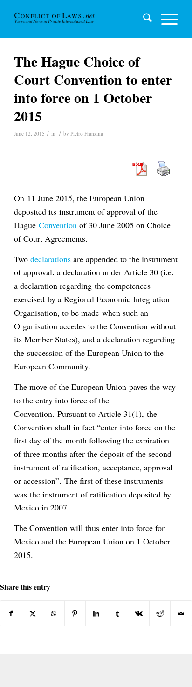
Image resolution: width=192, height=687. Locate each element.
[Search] (143, 19)
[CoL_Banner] (55, 19)
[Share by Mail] (181, 613)
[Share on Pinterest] (75, 613)
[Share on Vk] (138, 613)
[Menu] (165, 19)
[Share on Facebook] (11, 613)
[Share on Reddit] (160, 613)
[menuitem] (143, 19)
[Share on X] (32, 613)
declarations (50, 259)
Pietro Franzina (86, 133)
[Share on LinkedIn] (96, 613)
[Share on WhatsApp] (53, 613)
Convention (58, 225)
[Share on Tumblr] (117, 613)
